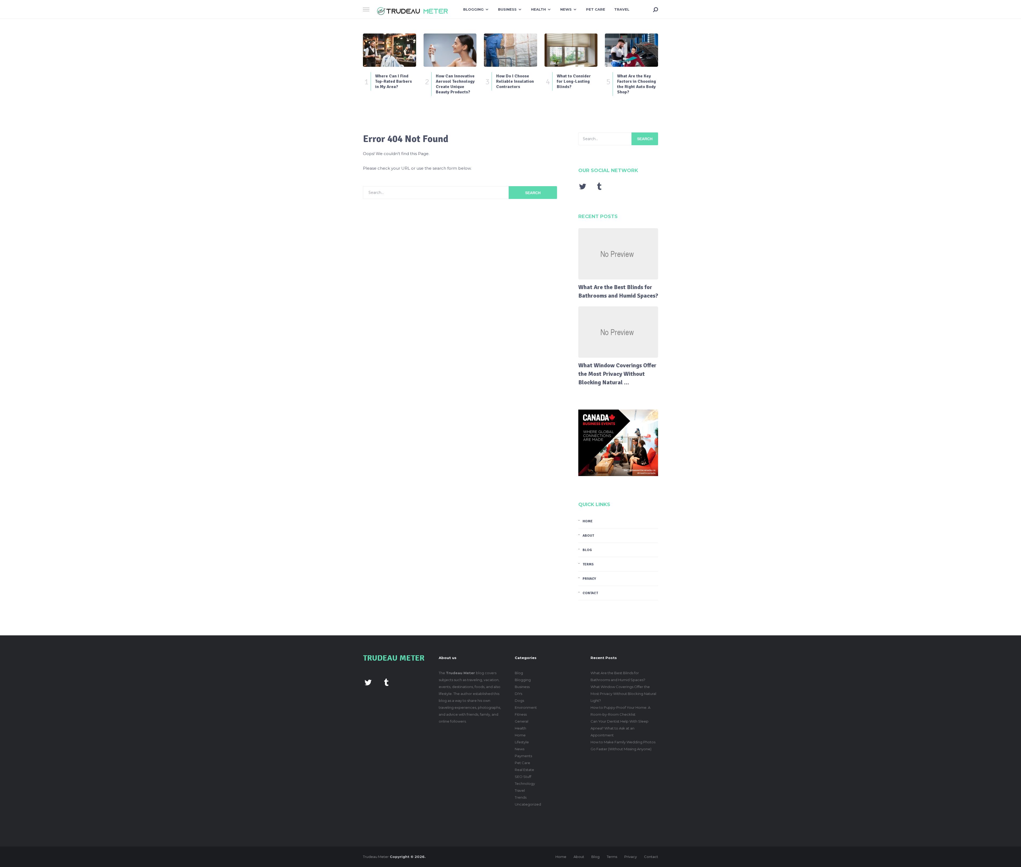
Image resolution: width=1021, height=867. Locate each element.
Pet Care (595, 9)
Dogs (519, 700)
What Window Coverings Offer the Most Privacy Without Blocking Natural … (617, 374)
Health (538, 9)
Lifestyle (522, 742)
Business (507, 9)
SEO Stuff (523, 776)
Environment (526, 707)
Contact (590, 593)
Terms (588, 564)
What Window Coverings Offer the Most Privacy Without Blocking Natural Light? (623, 694)
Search (533, 193)
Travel (621, 9)
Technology (525, 783)
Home (588, 521)
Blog (587, 550)
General (521, 721)
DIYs (518, 693)
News (566, 9)
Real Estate (524, 770)
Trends (520, 797)
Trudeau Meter (376, 857)
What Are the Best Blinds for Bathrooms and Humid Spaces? (618, 291)
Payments (523, 756)
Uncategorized (528, 804)
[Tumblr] (599, 186)
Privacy (589, 579)
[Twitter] (582, 186)
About (588, 535)
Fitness (521, 714)
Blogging (473, 9)
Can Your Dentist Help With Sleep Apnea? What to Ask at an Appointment (619, 728)
